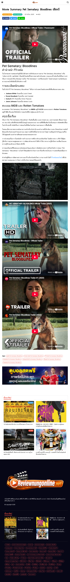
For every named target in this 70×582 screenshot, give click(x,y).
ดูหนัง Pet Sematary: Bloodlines (14, 356)
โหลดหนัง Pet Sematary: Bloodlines (12, 362)
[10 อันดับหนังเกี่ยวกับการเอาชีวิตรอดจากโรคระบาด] (19, 411)
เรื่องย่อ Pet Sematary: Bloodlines (52, 359)
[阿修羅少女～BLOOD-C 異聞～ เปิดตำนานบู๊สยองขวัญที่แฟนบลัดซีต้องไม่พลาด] (51, 411)
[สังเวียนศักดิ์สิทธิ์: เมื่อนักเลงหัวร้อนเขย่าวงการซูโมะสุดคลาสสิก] (19, 439)
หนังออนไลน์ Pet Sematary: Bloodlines (32, 359)
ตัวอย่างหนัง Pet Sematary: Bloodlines (33, 356)
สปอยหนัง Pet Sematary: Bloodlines (12, 359)
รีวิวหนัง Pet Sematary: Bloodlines (53, 356)
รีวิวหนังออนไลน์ (56, 157)
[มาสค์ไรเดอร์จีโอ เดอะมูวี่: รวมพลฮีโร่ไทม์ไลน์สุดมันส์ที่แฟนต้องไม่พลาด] (51, 439)
